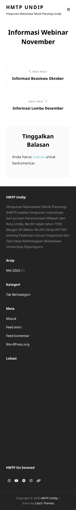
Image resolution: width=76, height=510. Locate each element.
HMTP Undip (25, 7)
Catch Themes (44, 503)
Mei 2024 (13, 270)
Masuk (11, 318)
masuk (38, 156)
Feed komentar (17, 335)
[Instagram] (9, 480)
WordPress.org (17, 344)
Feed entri (13, 327)
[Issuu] (38, 480)
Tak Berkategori (18, 294)
